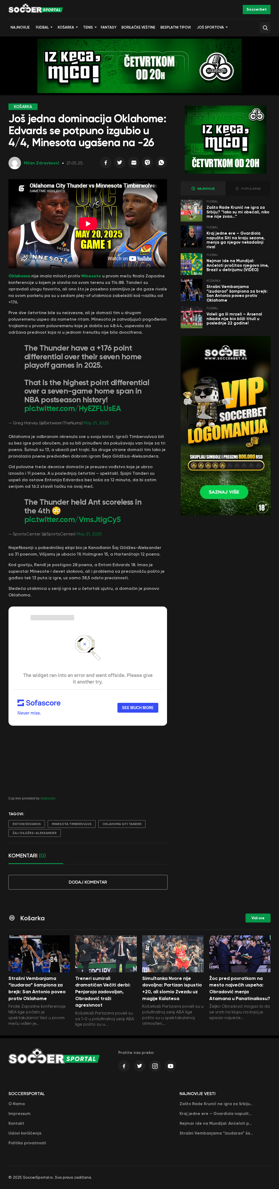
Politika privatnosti (27, 1143)
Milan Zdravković (41, 163)
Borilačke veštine (138, 27)
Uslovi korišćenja (24, 1133)
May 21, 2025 (96, 422)
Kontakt (16, 1123)
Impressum (19, 1113)
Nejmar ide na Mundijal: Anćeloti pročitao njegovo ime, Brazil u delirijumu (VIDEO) (238, 265)
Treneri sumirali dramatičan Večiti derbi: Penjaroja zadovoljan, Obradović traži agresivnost (103, 991)
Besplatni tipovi (175, 27)
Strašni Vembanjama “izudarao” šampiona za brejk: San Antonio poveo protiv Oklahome (237, 293)
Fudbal (42, 27)
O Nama (16, 1103)
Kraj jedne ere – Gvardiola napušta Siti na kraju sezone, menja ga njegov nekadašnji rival (236, 240)
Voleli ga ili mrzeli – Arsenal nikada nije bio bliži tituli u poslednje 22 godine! (234, 319)
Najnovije (20, 27)
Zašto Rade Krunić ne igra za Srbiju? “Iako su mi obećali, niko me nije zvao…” (238, 212)
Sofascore (47, 798)
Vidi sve (258, 918)
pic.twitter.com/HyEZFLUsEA (72, 408)
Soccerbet (257, 9)
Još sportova (210, 27)
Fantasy (108, 27)
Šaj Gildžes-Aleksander (35, 833)
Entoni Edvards (27, 824)
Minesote (91, 275)
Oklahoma (19, 275)
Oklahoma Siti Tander (121, 824)
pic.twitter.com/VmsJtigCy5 (72, 519)
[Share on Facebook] (105, 164)
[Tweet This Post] (119, 164)
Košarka (66, 27)
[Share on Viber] (147, 164)
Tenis (88, 27)
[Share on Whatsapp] (161, 164)
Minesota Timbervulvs (72, 824)
